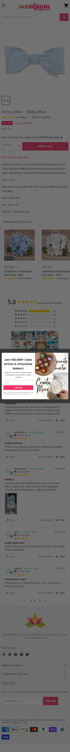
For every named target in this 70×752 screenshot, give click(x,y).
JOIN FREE (18, 388)
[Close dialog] (66, 355)
